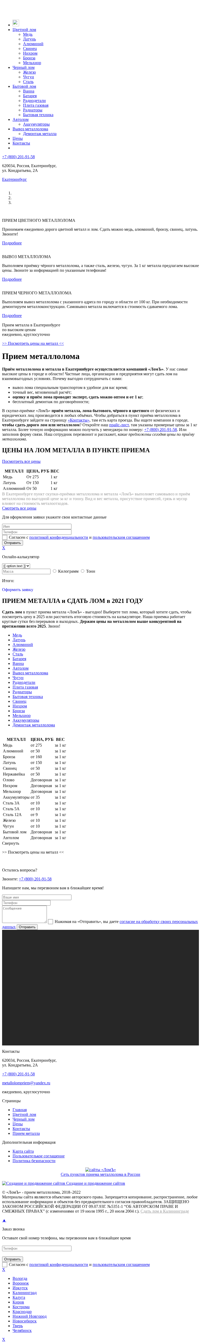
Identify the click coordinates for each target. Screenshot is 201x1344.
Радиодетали (34, 100)
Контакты (21, 143)
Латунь (29, 39)
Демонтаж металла (40, 133)
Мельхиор (32, 62)
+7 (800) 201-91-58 (18, 157)
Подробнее (12, 243)
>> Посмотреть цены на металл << (33, 343)
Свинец (30, 48)
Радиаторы (32, 110)
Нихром (30, 53)
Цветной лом (24, 29)
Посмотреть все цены (21, 461)
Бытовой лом (24, 86)
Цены (18, 138)
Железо (29, 72)
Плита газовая (35, 105)
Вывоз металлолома (30, 129)
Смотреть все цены (19, 508)
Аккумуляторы (36, 124)
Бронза (29, 58)
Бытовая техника (38, 114)
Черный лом (24, 67)
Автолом (21, 119)
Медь (27, 34)
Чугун (28, 77)
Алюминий (33, 44)
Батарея (30, 96)
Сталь (28, 81)
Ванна (28, 91)
